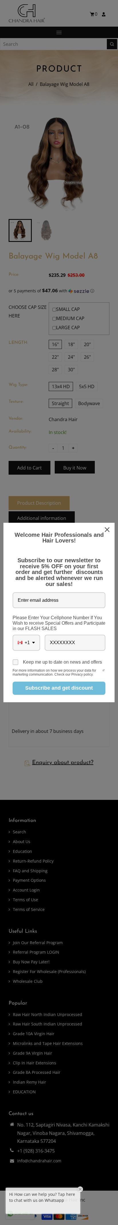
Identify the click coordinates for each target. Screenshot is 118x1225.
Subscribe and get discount (59, 688)
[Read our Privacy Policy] (103, 671)
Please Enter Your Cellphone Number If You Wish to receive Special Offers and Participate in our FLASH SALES (59, 623)
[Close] (108, 529)
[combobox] (26, 642)
